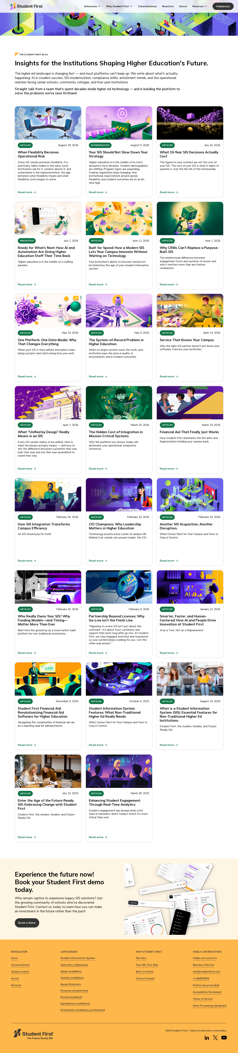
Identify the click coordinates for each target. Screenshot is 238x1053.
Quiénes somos (20, 971)
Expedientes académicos (75, 1003)
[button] (92, 6)
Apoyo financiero (70, 984)
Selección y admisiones (74, 964)
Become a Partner (203, 964)
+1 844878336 (201, 978)
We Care (141, 957)
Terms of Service (203, 998)
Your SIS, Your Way (147, 964)
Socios (183, 6)
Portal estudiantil (71, 996)
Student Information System (77, 957)
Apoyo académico (71, 971)
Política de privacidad (206, 985)
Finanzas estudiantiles (74, 990)
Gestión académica (72, 977)
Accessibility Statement (207, 991)
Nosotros (168, 6)
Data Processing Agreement (210, 1005)
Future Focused (145, 978)
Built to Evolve (144, 971)
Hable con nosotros (205, 957)
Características (147, 6)
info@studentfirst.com (206, 971)
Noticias (16, 985)
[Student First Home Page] (26, 6)
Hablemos (223, 6)
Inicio (14, 957)
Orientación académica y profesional (82, 1009)
